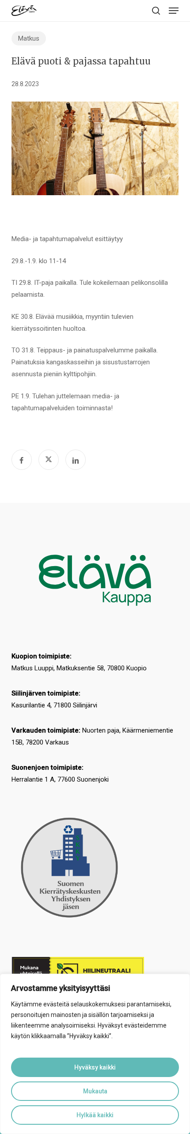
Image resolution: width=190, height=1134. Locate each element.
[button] (174, 10)
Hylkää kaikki (95, 1115)
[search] (156, 10)
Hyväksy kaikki (95, 1067)
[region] (95, 1054)
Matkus (28, 38)
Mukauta (95, 1091)
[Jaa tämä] (21, 460)
